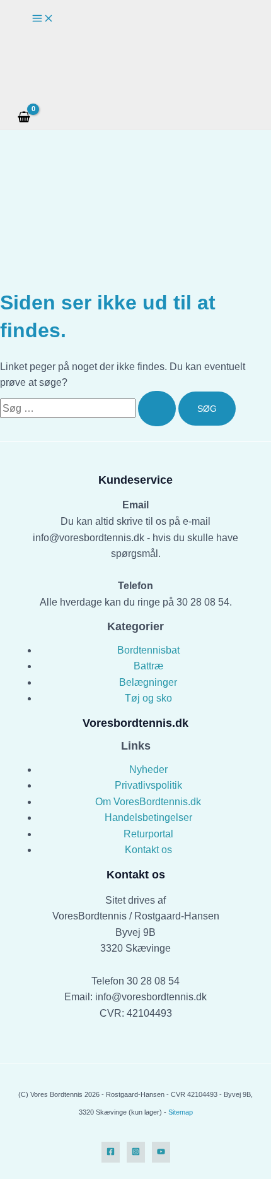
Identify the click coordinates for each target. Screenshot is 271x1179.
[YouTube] (161, 1152)
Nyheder (148, 769)
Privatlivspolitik (148, 785)
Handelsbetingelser (148, 817)
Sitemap (180, 1112)
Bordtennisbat (148, 650)
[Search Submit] (157, 408)
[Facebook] (110, 1152)
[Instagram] (136, 1152)
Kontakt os (148, 849)
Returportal (148, 834)
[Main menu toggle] (43, 19)
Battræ (148, 666)
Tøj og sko (148, 698)
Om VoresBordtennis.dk (148, 801)
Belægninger (148, 682)
